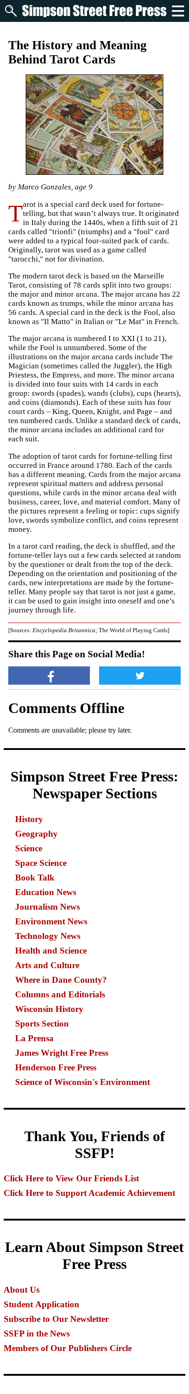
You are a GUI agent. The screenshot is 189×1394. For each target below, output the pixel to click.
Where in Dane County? (61, 980)
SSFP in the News (37, 1333)
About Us (21, 1289)
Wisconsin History (49, 1009)
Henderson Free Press (55, 1067)
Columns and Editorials (60, 994)
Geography (36, 833)
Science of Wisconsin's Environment (82, 1082)
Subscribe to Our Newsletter (56, 1319)
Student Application (41, 1304)
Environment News (51, 921)
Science (28, 848)
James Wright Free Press (61, 1053)
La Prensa (34, 1038)
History (29, 819)
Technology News (47, 936)
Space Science (41, 863)
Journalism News (47, 907)
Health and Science (51, 950)
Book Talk (35, 877)
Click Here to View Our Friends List (71, 1178)
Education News (45, 892)
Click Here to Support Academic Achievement (89, 1193)
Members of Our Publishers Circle (68, 1348)
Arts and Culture (47, 965)
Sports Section (42, 1023)
